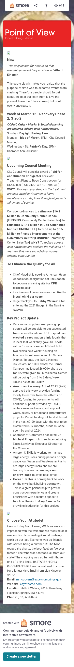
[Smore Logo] (19, 5)
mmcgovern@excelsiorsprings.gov (38, 579)
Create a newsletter (22, 656)
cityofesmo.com (31, 584)
